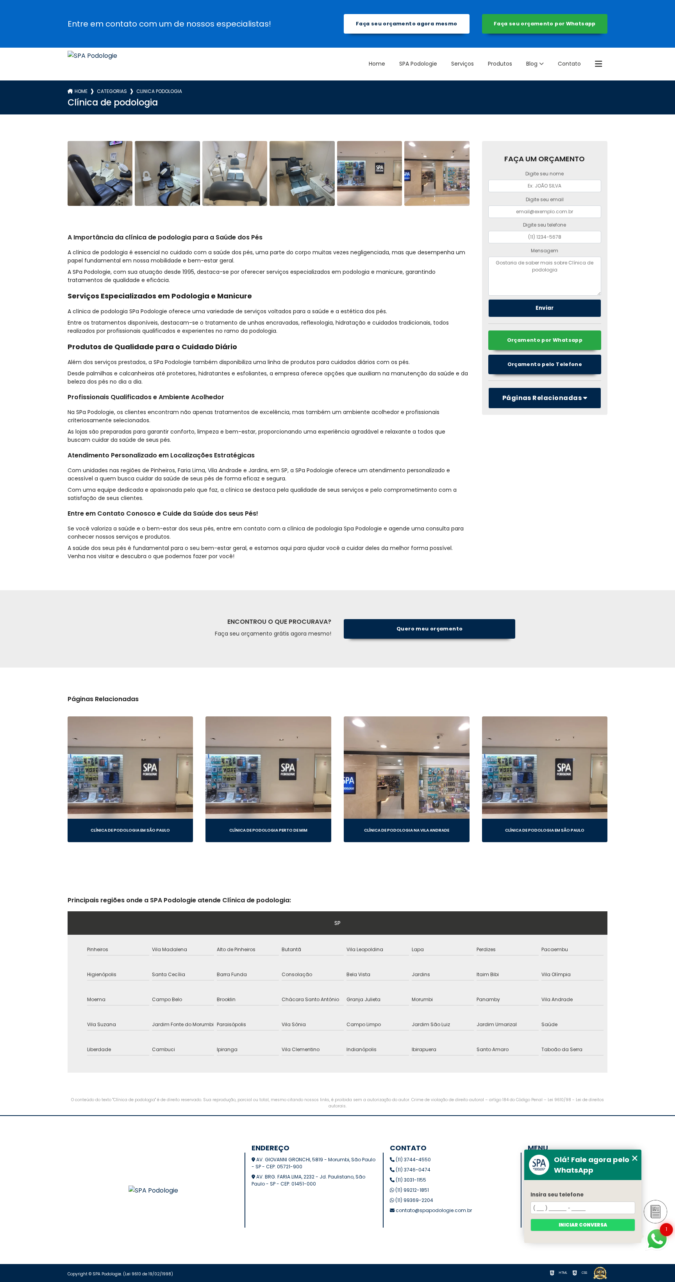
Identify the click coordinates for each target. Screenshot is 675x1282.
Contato (569, 64)
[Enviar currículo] (655, 1211)
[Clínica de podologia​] (100, 173)
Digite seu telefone (544, 224)
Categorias (112, 91)
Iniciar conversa (583, 1224)
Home (377, 64)
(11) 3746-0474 (412, 1169)
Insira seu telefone (557, 1194)
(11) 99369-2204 (413, 1200)
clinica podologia (159, 91)
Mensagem (544, 250)
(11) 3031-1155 (410, 1180)
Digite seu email (545, 199)
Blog (532, 64)
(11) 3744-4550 (413, 1159)
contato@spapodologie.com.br (433, 1210)
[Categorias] (598, 64)
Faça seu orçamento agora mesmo (406, 23)
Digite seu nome (544, 173)
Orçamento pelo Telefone (544, 364)
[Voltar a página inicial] (92, 64)
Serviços (462, 64)
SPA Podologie (418, 64)
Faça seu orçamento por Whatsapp (545, 23)
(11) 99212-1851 (411, 1190)
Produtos (500, 64)
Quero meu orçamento (429, 628)
